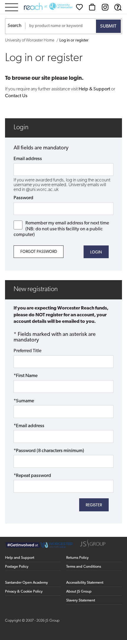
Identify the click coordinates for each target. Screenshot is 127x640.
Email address (28, 159)
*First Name (26, 376)
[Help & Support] (118, 7)
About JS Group (79, 591)
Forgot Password (38, 252)
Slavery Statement (80, 600)
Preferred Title (27, 351)
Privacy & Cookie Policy (24, 591)
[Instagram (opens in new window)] (105, 7)
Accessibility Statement (84, 583)
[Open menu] (11, 7)
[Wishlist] (79, 7)
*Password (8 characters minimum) (49, 451)
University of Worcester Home (29, 40)
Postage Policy (16, 567)
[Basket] (92, 7)
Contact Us (16, 96)
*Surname (24, 401)
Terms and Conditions (83, 567)
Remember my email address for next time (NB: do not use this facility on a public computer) (61, 229)
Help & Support (94, 89)
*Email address (29, 426)
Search (15, 25)
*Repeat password (32, 475)
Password (23, 198)
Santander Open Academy (26, 583)
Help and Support (19, 558)
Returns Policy (77, 558)
